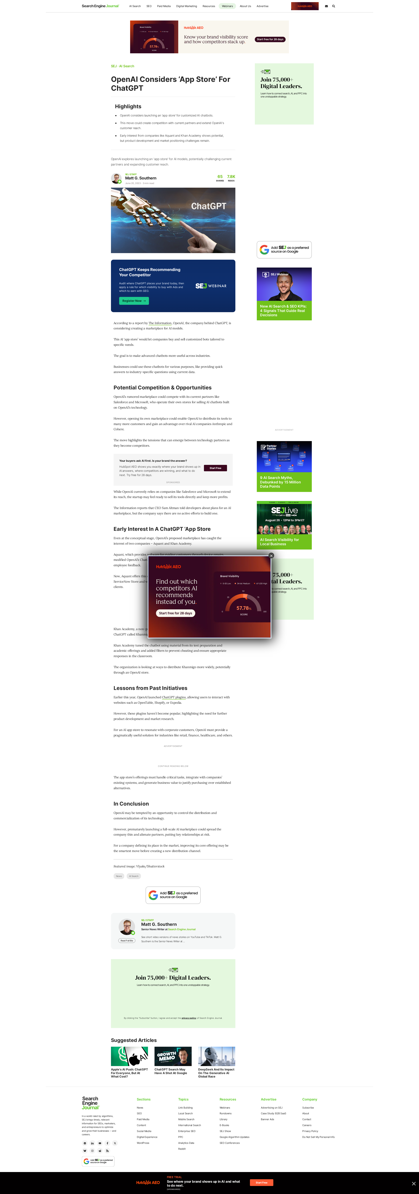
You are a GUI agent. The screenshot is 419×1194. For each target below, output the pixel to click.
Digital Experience (147, 1137)
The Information (160, 323)
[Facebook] (107, 1143)
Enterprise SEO (186, 1131)
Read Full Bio (127, 940)
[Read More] (284, 456)
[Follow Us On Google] (173, 895)
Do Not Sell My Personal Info (318, 1137)
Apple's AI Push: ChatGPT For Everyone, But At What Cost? (129, 1073)
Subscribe (308, 1107)
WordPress (143, 1142)
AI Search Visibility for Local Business (279, 542)
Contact (306, 1119)
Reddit (182, 1148)
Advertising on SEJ (271, 1107)
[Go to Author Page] (116, 178)
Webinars (227, 6)
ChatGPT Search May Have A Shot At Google (171, 1071)
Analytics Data (186, 1142)
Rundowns (226, 1113)
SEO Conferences (230, 1142)
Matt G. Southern (140, 178)
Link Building (185, 1107)
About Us (245, 6)
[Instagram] (92, 1151)
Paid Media (164, 6)
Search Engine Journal (182, 929)
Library (224, 1119)
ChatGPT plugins (174, 697)
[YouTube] (100, 1143)
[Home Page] (100, 6)
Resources (209, 6)
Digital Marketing (186, 6)
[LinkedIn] (92, 1143)
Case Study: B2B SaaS (273, 1113)
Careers (306, 1125)
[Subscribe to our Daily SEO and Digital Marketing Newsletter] (326, 6)
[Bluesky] (85, 1151)
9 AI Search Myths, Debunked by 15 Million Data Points (280, 482)
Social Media (144, 1131)
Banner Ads (267, 1119)
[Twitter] (115, 1143)
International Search (189, 1125)
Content (141, 1125)
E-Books (224, 1125)
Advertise (262, 6)
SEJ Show (225, 1131)
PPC (180, 1137)
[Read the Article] (129, 1056)
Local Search (185, 1113)
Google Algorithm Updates (234, 1137)
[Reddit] (100, 1151)
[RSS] (107, 1151)
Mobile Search (186, 1119)
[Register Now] (284, 284)
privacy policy (189, 1018)
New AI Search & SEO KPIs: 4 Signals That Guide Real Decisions (283, 310)
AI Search (135, 6)
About (305, 1113)
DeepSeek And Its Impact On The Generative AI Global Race (216, 1073)
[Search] (333, 6)
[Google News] (85, 1143)
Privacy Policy (310, 1131)
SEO (149, 6)
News (119, 876)
